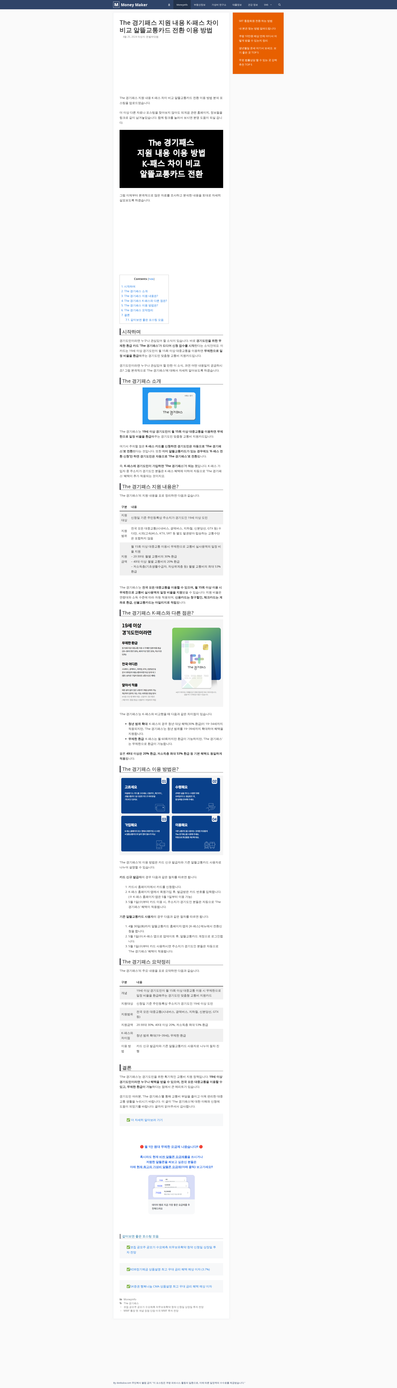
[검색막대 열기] (279, 4)
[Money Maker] (117, 4)
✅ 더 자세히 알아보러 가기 (145, 1120)
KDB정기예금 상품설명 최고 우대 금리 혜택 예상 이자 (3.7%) (170, 1269)
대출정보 (237, 4)
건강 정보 (253, 4)
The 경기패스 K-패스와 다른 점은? (144, 301)
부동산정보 (199, 4)
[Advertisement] (171, 67)
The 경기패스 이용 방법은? (139, 305)
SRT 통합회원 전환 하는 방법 (255, 21)
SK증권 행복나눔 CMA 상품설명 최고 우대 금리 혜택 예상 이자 (171, 1286)
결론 (125, 315)
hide (151, 279)
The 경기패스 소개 (134, 291)
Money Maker (134, 4)
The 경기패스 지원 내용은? (139, 296)
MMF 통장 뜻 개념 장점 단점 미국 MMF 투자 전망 (151, 1310)
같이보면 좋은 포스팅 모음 (144, 320)
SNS (266, 4)
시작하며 (128, 286)
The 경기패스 (131, 1303)
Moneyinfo (182, 4)
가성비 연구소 (219, 4)
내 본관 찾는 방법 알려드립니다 (257, 28)
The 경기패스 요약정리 (137, 310)
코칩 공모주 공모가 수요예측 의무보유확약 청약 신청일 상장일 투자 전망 (164, 1307)
